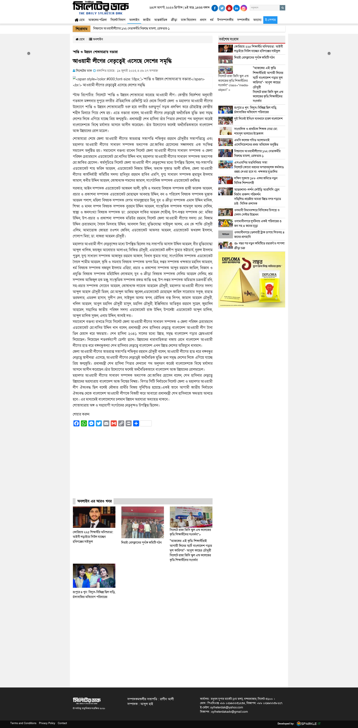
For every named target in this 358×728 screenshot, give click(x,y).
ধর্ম (211, 20)
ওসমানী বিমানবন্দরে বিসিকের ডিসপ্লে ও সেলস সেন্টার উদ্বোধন (257, 212)
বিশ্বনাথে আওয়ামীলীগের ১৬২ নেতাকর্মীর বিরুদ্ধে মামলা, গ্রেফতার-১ (257, 153)
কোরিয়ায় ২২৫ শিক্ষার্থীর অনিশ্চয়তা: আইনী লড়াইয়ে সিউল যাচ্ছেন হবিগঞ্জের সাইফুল (93, 537)
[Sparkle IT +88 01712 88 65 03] (308, 723)
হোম (81, 20)
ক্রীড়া (174, 20)
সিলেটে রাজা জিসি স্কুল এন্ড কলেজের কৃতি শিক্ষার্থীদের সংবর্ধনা (191, 550)
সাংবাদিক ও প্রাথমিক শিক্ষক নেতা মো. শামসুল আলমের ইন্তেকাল (256, 131)
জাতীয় (146, 20)
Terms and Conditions (23, 723)
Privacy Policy (47, 723)
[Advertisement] (142, 466)
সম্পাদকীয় (243, 20)
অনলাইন (134, 20)
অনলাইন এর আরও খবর (94, 501)
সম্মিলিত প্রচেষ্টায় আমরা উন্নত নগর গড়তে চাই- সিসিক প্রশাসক (257, 197)
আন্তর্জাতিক (160, 20)
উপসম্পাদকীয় (225, 20)
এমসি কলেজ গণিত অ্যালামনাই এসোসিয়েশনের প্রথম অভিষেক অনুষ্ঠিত (256, 142)
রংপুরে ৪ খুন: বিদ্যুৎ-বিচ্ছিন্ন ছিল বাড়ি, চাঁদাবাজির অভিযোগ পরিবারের (255, 110)
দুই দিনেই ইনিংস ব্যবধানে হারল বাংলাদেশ (258, 119)
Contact (62, 723)
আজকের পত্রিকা (97, 20)
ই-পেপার (270, 20)
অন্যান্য (257, 20)
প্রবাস (203, 20)
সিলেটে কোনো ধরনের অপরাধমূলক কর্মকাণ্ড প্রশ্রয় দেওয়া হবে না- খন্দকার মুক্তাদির (259, 167)
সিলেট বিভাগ (118, 20)
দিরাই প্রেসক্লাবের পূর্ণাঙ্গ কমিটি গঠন (141, 542)
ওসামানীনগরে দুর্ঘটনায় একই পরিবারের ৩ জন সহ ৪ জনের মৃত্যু (257, 223)
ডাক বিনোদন (188, 20)
